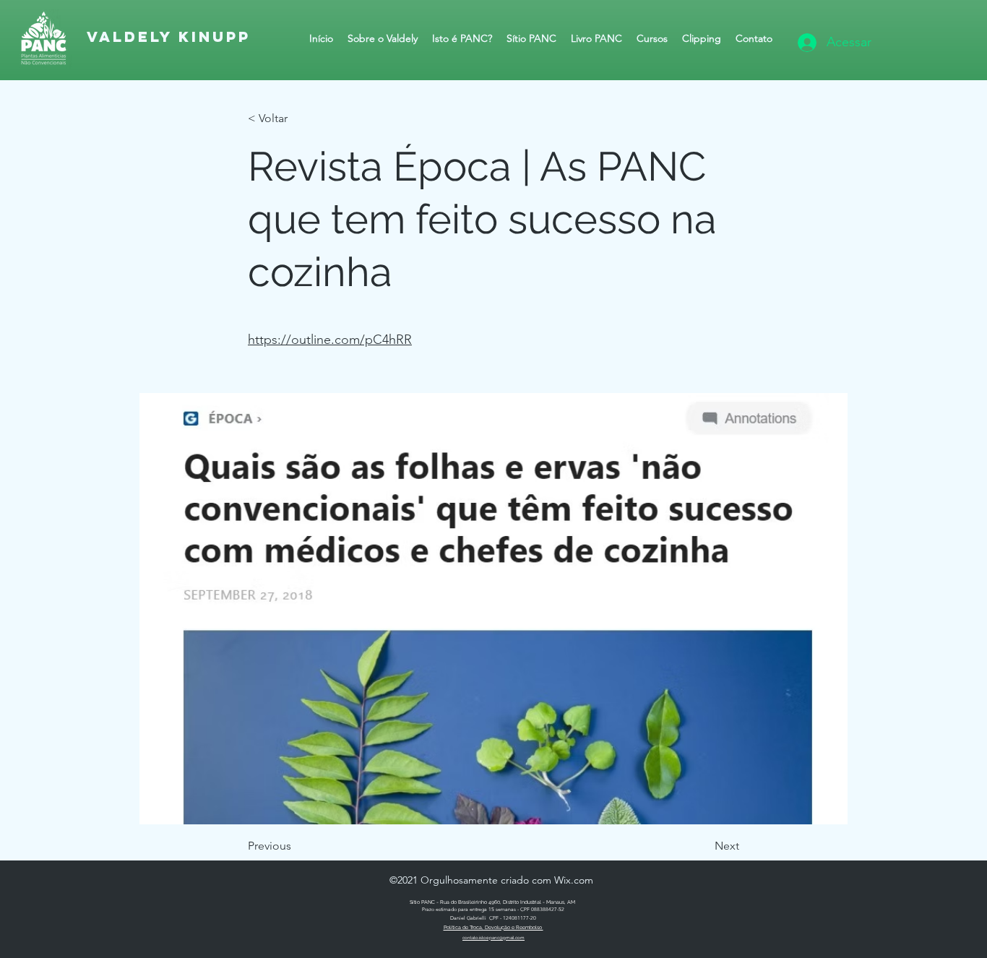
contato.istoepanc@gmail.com (493, 937)
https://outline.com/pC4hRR (330, 340)
